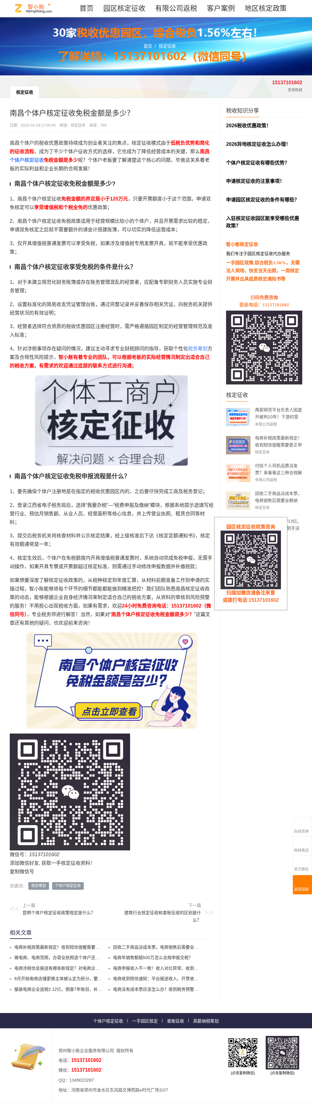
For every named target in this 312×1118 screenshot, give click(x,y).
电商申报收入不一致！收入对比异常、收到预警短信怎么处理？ (172, 968)
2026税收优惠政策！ (248, 125)
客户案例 (221, 8)
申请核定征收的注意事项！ (255, 181)
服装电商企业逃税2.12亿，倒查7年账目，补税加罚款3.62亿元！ (75, 989)
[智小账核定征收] (34, 8)
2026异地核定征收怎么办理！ (258, 144)
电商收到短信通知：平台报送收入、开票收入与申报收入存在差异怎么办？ (183, 978)
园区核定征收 (124, 8)
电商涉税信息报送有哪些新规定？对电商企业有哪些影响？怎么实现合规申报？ (89, 968)
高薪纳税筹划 (206, 1021)
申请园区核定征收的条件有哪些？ (262, 199)
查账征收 (175, 1021)
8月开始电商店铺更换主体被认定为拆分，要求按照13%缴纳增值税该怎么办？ (88, 978)
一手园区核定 (145, 1021)
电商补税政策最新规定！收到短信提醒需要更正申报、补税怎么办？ (278, 444)
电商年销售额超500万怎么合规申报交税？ (153, 957)
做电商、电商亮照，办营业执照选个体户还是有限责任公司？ (71, 957)
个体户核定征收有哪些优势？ (257, 162)
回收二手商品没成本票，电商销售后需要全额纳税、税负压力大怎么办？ (278, 500)
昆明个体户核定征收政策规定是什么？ (59, 912)
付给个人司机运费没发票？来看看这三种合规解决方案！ (278, 472)
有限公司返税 (176, 8)
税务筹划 (197, 348)
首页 (87, 8)
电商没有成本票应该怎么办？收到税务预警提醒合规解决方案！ (172, 989)
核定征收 (167, 46)
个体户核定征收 (27, 160)
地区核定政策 (266, 8)
